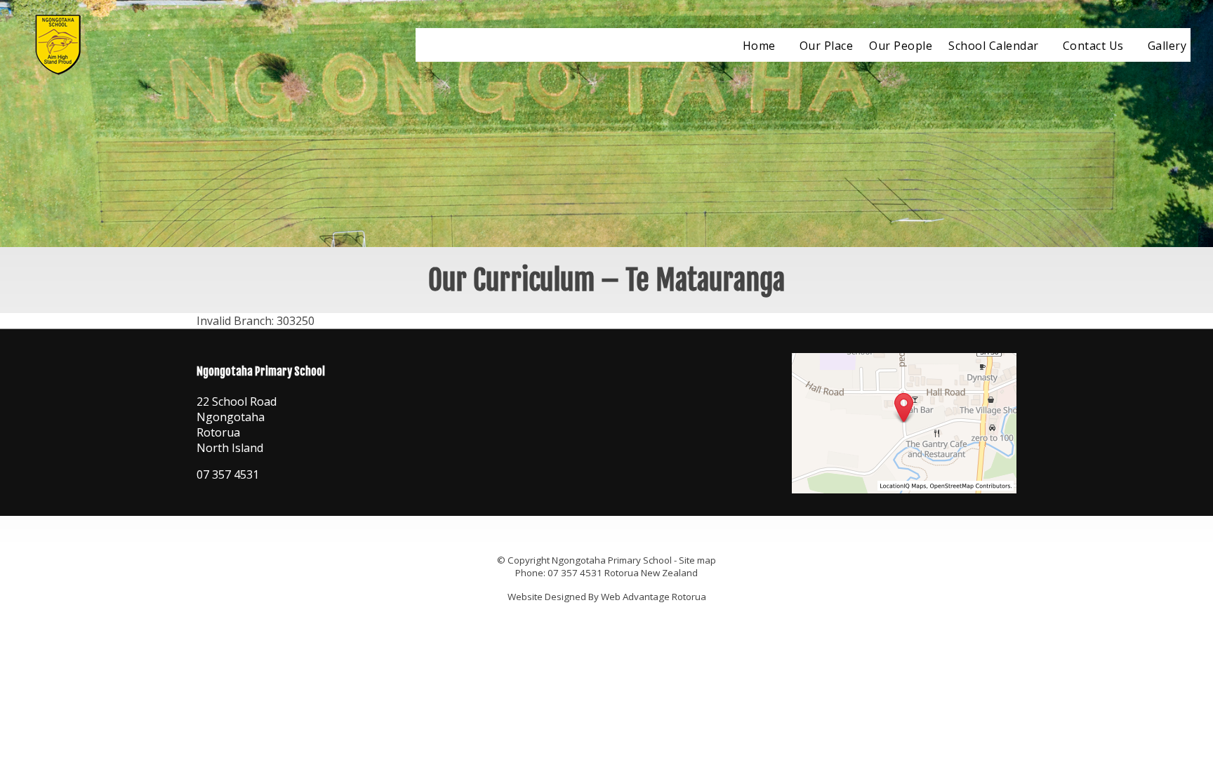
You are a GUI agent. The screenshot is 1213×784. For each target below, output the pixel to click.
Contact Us (1093, 45)
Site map (697, 560)
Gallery (1167, 45)
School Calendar (993, 45)
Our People (900, 45)
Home (759, 45)
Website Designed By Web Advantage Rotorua (607, 596)
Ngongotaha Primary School (612, 560)
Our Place (827, 45)
